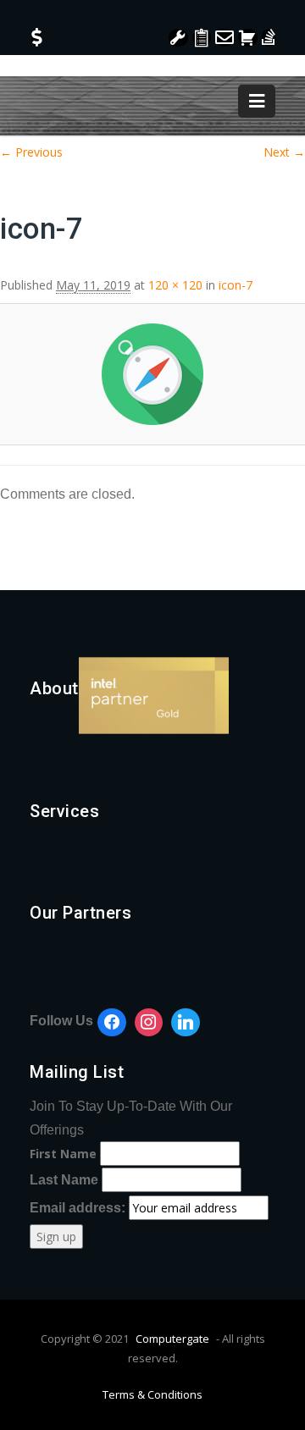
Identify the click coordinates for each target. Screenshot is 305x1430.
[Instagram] (149, 1022)
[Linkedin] (185, 1022)
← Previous (31, 152)
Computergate (172, 1338)
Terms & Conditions (152, 1394)
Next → (284, 152)
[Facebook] (111, 1022)
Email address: (79, 1208)
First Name (63, 1154)
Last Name (64, 1180)
